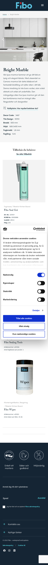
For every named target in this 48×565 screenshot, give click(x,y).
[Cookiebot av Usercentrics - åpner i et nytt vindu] (34, 229)
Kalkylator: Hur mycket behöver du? (22, 108)
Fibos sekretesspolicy (32, 506)
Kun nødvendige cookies (24, 334)
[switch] (41, 283)
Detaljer (36, 310)
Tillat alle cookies (24, 318)
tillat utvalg (24, 326)
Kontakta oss (14, 524)
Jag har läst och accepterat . (23, 506)
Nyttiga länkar (15, 532)
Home (5, 14)
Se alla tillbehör (24, 153)
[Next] (43, 42)
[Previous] (3, 39)
